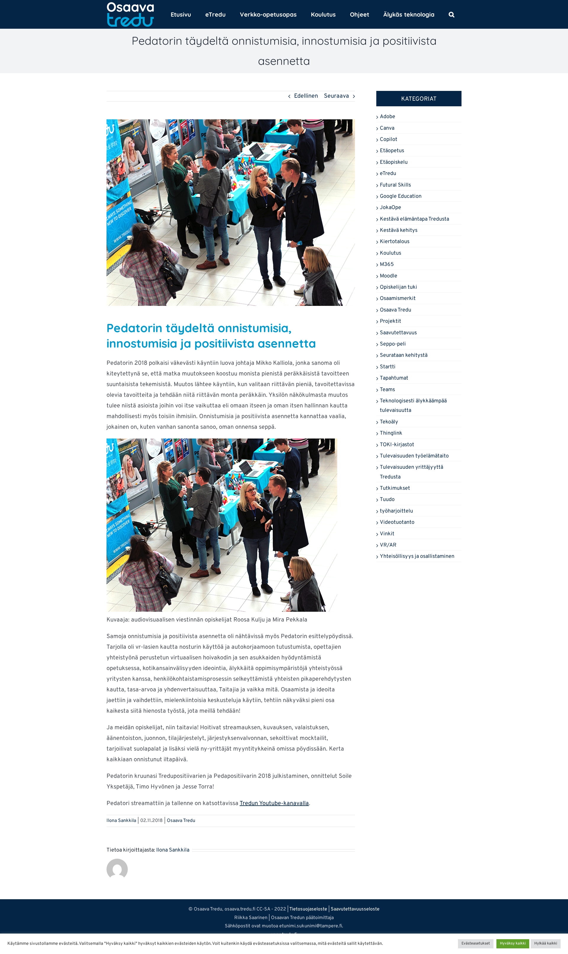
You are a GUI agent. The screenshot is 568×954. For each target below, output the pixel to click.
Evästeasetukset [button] (476, 943)
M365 (387, 264)
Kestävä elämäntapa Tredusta (414, 219)
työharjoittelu (396, 511)
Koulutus (390, 253)
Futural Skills (395, 185)
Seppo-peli (393, 344)
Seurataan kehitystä (403, 355)
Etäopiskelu (394, 162)
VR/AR (388, 545)
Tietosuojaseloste (308, 909)
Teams (387, 389)
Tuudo (387, 499)
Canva (387, 128)
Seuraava (336, 96)
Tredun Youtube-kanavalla (274, 803)
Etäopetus (392, 150)
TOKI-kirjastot (397, 444)
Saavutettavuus (398, 333)
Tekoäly (389, 422)
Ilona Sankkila (121, 821)
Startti (388, 367)
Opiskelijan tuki (398, 287)
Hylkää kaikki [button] (545, 943)
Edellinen (306, 96)
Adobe (387, 116)
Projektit (390, 321)
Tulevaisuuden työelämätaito (414, 456)
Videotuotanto (397, 522)
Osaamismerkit (398, 298)
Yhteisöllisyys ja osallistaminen (417, 556)
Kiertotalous (394, 241)
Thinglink (391, 433)
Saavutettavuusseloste (355, 909)
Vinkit (387, 534)
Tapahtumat (394, 378)
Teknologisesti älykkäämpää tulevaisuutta (413, 406)
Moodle (388, 276)
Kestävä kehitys (398, 230)
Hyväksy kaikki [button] (513, 943)
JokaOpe (390, 207)
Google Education (401, 196)
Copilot (388, 139)
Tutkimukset (395, 488)
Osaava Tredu (181, 821)
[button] (452, 14)
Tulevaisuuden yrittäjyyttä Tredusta (411, 472)
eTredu (388, 173)
